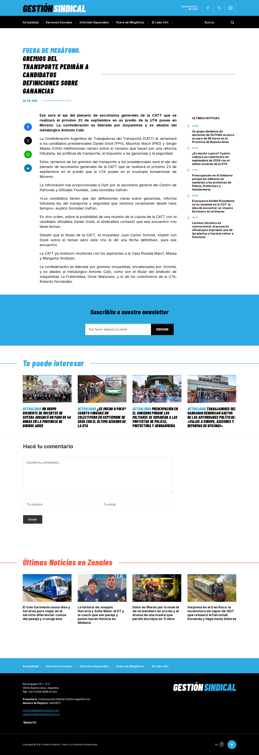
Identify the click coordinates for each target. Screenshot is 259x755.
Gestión (54, 8)
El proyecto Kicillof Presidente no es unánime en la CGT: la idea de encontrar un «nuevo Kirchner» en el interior (213, 206)
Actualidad (30, 22)
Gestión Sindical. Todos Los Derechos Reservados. (70, 744)
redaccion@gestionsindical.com (41, 714)
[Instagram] (230, 8)
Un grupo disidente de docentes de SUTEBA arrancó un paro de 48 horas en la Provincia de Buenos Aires (213, 137)
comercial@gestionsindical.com (41, 710)
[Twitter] (219, 8)
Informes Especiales (94, 22)
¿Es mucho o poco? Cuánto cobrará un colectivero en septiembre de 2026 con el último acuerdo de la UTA (211, 159)
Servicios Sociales (59, 22)
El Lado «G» (160, 22)
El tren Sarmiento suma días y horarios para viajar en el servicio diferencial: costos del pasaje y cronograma (46, 613)
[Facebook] (208, 8)
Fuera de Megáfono (130, 22)
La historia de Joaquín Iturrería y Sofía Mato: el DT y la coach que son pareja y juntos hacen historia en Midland (101, 615)
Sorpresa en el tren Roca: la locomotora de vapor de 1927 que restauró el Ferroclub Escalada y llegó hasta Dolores (211, 613)
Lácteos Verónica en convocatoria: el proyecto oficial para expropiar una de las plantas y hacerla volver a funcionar (212, 230)
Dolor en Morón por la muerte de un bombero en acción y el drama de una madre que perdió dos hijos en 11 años (155, 613)
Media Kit (29, 722)
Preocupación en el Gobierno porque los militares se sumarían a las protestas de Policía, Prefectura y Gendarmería (212, 182)
